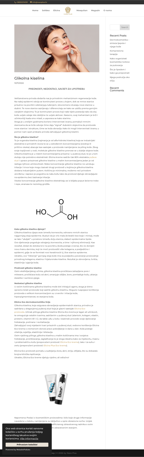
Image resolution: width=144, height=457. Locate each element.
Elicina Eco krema (69, 342)
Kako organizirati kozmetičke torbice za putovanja (120, 62)
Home (35, 10)
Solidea (46, 10)
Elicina (56, 10)
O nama (108, 10)
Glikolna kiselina (29, 78)
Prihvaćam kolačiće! (27, 444)
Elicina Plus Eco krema (55, 345)
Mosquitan (81, 10)
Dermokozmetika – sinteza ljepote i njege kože (119, 43)
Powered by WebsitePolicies (18, 450)
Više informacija (29, 438)
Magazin (95, 10)
